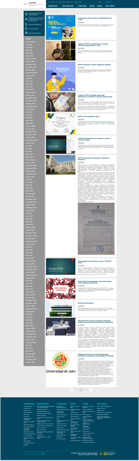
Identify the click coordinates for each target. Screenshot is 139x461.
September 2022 (31, 174)
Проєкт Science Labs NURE (75, 431)
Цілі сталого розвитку (29, 426)
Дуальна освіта (86, 435)
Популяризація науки (75, 440)
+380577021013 (77, 2)
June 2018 (29, 317)
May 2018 (29, 320)
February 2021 (30, 227)
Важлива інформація (86, 303)
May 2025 (29, 84)
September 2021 (31, 208)
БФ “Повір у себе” (61, 439)
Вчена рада (26, 414)
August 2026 (30, 42)
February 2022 (30, 193)
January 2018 (30, 331)
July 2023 (29, 146)
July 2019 (29, 281)
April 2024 (29, 120)
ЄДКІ (58, 418)
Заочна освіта (86, 431)
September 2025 (31, 73)
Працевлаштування (61, 435)
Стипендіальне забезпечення (60, 412)
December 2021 (31, 199)
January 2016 (30, 362)
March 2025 (29, 89)
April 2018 (29, 323)
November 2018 (31, 303)
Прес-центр (110, 6)
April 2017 (29, 348)
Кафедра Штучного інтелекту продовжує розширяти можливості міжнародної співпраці (95, 355)
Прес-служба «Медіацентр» (104, 406)
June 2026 (29, 47)
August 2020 (30, 244)
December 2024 (31, 98)
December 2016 (31, 359)
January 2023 (30, 163)
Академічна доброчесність (86, 423)
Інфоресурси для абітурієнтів (104, 412)
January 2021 (30, 230)
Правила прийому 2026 (43, 411)
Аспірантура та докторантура (74, 422)
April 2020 (29, 255)
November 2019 (31, 269)
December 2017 (31, 334)
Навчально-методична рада (88, 412)
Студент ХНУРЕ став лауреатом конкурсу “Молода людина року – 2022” (93, 44)
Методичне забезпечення (86, 426)
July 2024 (29, 112)
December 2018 (31, 300)
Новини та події (101, 408)
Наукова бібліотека (87, 409)
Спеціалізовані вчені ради (75, 419)
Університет (53, 6)
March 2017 (29, 351)
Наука (92, 6)
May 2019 (29, 286)
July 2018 (29, 314)
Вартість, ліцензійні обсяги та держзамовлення (44, 421)
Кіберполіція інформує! (103, 414)
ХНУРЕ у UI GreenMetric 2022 (88, 116)
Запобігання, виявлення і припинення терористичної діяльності (104, 417)
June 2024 (29, 115)
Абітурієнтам (67, 6)
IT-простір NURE (28, 436)
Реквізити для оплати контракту (45, 423)
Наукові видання (74, 416)
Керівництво (27, 410)
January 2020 (30, 264)
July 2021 (29, 213)
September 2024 (31, 106)
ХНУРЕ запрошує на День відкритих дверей (94, 64)
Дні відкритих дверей (90, 71)
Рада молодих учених (75, 414)
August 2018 (30, 312)
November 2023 (31, 134)
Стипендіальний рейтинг (63, 409)
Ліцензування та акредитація (28, 419)
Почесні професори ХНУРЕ (29, 438)
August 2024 (30, 109)
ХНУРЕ (47, 11)
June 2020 (29, 250)
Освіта (99, 6)
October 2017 (30, 340)
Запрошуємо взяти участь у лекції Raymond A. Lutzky (95, 18)
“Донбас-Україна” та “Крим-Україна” (44, 437)
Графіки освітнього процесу (87, 417)
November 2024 (31, 101)
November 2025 (31, 67)
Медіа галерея (100, 410)
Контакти (108, 2)
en (102, 2)
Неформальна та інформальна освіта (88, 437)
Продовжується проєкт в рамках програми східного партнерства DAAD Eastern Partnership (95, 321)
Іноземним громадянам (89, 442)
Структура (26, 416)
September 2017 (31, 342)
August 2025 (30, 75)
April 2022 (29, 188)
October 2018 (30, 306)
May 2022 (29, 185)
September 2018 (31, 309)
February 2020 (30, 261)
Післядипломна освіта (88, 433)
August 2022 (30, 177)
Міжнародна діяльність (29, 434)
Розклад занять (60, 416)
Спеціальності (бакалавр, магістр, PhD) (45, 418)
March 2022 (29, 191)
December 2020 (31, 233)
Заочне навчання (41, 427)
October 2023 (30, 137)
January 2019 (30, 297)
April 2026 (29, 53)
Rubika (96, 454)
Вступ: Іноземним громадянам (45, 425)
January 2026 (30, 61)
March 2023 (29, 157)
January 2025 (30, 95)
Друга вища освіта (41, 429)
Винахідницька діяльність (74, 428)
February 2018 (30, 328)
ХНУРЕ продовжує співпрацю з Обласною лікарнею (93, 158)
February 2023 (30, 160)
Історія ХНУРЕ (27, 408)
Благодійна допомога (29, 443)
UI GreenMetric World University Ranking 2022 (102, 121)
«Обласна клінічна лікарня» (88, 168)
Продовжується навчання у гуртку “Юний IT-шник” (95, 261)
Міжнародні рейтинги (29, 424)
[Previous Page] (71, 389)
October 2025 (30, 70)
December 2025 (31, 64)
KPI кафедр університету (27, 429)
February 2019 (30, 295)
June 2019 (29, 283)
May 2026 (29, 50)
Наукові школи (74, 412)
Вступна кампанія (41, 415)
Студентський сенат (62, 423)
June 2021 (29, 216)
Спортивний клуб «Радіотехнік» (61, 432)
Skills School (59, 437)
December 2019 (31, 267)
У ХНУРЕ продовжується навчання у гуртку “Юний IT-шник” (94, 139)
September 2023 (31, 140)
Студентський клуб (61, 425)
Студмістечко (60, 427)
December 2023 (31, 132)
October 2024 (30, 104)
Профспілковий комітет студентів (63, 421)
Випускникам (27, 441)
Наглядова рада (28, 412)
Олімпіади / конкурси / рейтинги (75, 438)
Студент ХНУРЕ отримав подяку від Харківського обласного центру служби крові (95, 95)
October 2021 (30, 205)
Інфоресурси (40, 435)
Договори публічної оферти (44, 413)
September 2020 (31, 241)
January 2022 (30, 196)
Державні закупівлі (28, 431)
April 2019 (29, 289)
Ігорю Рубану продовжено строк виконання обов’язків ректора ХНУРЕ (94, 282)
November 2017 (31, 337)
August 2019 (30, 278)
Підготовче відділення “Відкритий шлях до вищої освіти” (45, 407)
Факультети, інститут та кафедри (88, 407)
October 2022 (30, 171)
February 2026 (30, 59)
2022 (51, 11)
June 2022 (29, 182)
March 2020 (29, 258)
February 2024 (30, 126)
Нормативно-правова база (29, 422)
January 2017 (30, 356)
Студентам (82, 6)
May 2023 (29, 151)
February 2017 (30, 354)
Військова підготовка (88, 440)
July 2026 (29, 45)
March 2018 (29, 326)
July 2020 (29, 247)
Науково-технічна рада (74, 407)
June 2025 (29, 81)
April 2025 (29, 87)
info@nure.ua (69, 2)
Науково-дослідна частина (75, 410)
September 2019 (31, 275)
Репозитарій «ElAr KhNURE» (74, 425)
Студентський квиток (62, 414)
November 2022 (31, 168)
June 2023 (29, 149)
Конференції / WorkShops (73, 434)
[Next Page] (90, 389)
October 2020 (30, 238)
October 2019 (30, 272)
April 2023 (29, 154)
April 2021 (29, 222)
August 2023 (30, 143)
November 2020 (31, 236)
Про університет (28, 406)
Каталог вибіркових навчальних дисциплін (88, 420)
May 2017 (29, 345)
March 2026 (29, 56)
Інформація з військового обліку (61, 407)
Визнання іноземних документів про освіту (45, 432)
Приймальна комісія (42, 409)
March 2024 (29, 123)
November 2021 (31, 202)
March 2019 (29, 292)
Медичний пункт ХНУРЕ (63, 429)
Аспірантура (86, 429)
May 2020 (29, 253)
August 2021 (30, 210)
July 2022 (29, 179)
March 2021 (29, 224)
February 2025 (30, 92)
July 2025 (29, 78)
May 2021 (29, 219)
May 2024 (29, 118)
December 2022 (31, 165)
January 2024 (30, 129)
